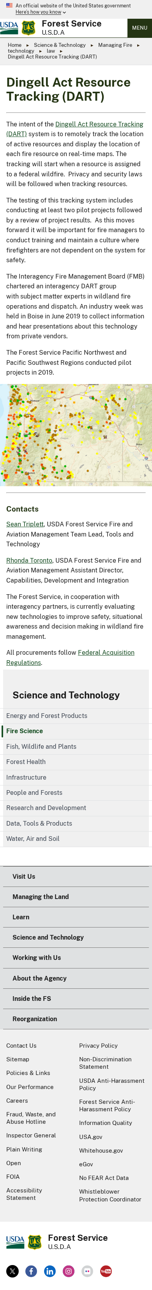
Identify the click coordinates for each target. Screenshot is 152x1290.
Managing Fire (115, 45)
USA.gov (91, 1137)
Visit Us (23, 876)
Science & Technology (60, 45)
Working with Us (36, 957)
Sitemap (17, 1059)
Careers (17, 1100)
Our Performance (30, 1087)
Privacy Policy (98, 1045)
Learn (20, 917)
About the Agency (39, 978)
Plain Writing (24, 1149)
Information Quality (105, 1122)
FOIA (13, 1176)
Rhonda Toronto (29, 560)
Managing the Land (40, 897)
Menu (139, 28)
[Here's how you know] (76, 9)
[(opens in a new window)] (12, 1271)
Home (14, 45)
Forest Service (72, 23)
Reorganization (34, 1019)
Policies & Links (28, 1073)
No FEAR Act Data (104, 1178)
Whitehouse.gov (101, 1150)
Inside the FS (31, 998)
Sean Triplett (25, 524)
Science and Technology (66, 694)
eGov (86, 1164)
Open (13, 1163)
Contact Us (21, 1045)
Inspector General (31, 1135)
